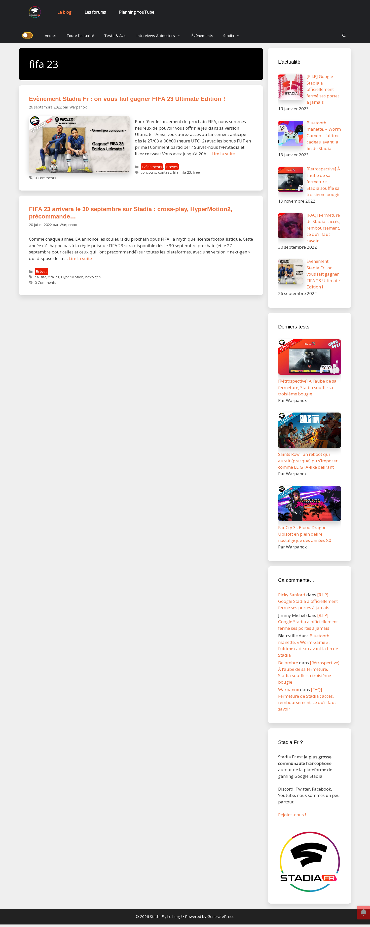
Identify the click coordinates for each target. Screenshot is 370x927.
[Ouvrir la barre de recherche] (344, 35)
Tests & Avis (115, 35)
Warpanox (288, 689)
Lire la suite (223, 154)
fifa (175, 172)
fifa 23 (185, 172)
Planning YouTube (136, 12)
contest (164, 172)
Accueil (50, 35)
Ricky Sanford (291, 595)
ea (37, 277)
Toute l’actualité (80, 35)
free (196, 172)
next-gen (93, 277)
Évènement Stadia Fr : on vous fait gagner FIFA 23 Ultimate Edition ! (127, 98)
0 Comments (45, 177)
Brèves (172, 166)
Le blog (64, 12)
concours (148, 172)
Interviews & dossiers (155, 35)
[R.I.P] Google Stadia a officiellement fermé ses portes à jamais (308, 601)
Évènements (202, 35)
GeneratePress (220, 916)
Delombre (288, 662)
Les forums (95, 12)
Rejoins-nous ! (292, 815)
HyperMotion (72, 277)
